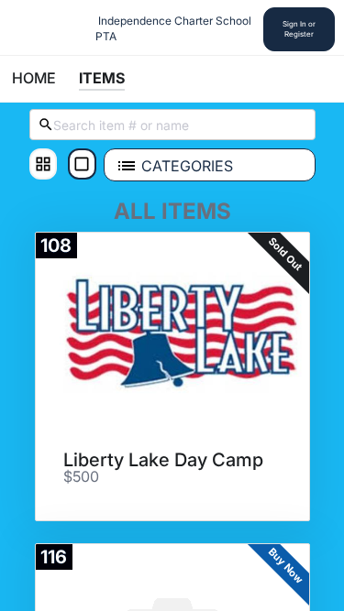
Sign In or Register (299, 28)
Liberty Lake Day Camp (163, 460)
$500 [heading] (81, 477)
